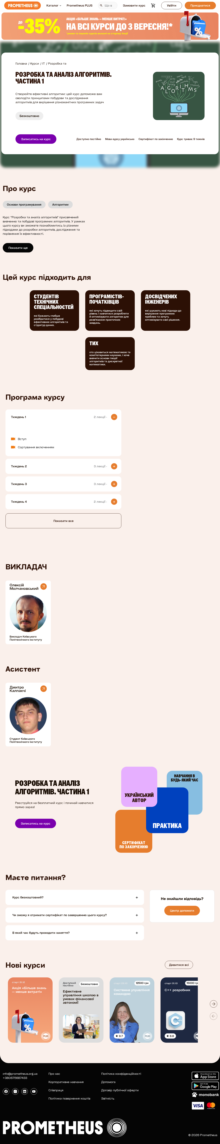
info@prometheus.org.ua (20, 1073)
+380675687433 (15, 1078)
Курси (34, 63)
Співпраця (55, 1090)
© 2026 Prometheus (202, 1135)
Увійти (171, 5)
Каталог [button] (52, 5)
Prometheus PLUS (79, 5)
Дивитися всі (179, 965)
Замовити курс (134, 5)
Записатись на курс (36, 139)
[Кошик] (153, 5)
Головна (21, 63)
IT (43, 63)
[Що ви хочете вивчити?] (107, 5)
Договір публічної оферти (120, 1090)
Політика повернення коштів (69, 1098)
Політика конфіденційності (121, 1073)
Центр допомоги (182, 910)
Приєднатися (200, 5)
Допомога (108, 1082)
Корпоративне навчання (66, 1082)
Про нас (54, 1073)
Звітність (107, 1098)
